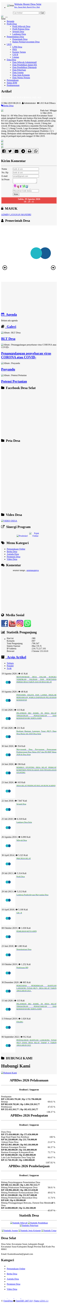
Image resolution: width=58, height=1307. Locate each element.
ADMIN (5, 214)
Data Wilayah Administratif (24, 62)
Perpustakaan (13, 80)
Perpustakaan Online (16, 549)
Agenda (10, 314)
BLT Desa (8, 339)
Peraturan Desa (13, 556)
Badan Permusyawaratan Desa (26, 42)
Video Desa (12, 559)
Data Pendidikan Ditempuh (24, 67)
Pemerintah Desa (19, 39)
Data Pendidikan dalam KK (24, 65)
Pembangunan (13, 85)
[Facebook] (4, 151)
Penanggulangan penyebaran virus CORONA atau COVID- (26, 355)
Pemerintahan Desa (15, 36)
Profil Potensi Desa (20, 29)
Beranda (10, 21)
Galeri (10, 326)
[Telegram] (23, 151)
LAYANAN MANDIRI (20, 214)
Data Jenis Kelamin (21, 75)
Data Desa (11, 59)
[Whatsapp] (36, 151)
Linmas (15, 57)
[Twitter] (10, 151)
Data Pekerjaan (19, 70)
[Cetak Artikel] (30, 151)
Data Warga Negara (21, 77)
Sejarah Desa (18, 31)
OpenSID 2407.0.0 (24, 1301)
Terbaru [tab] (10, 663)
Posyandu (8, 369)
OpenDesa (8, 1301)
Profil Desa (12, 24)
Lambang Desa (19, 34)
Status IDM (12, 83)
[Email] (17, 151)
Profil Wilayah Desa (21, 26)
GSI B (15, 54)
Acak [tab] (9, 668)
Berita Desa (8, 105)
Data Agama (18, 72)
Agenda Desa (13, 554)
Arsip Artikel (15, 657)
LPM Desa (17, 47)
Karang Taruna (19, 52)
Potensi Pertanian (14, 381)
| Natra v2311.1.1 (40, 1301)
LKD (9, 44)
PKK (14, 49)
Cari (42, 13)
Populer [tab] (10, 666)
